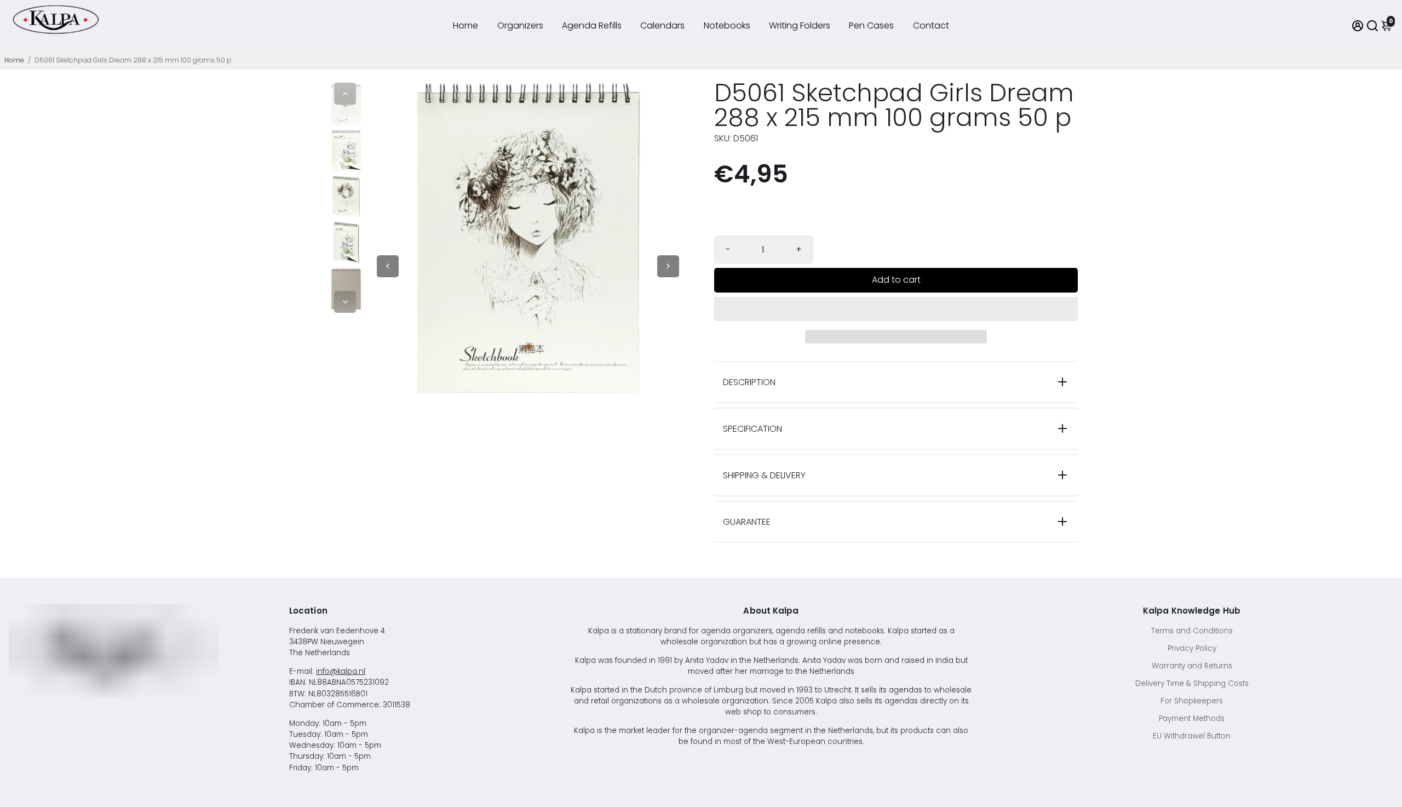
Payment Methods (1192, 718)
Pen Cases (871, 25)
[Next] (345, 302)
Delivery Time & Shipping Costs (1192, 683)
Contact (931, 25)
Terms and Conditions (1192, 631)
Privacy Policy (1192, 648)
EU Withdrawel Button (1192, 736)
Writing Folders (799, 25)
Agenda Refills (592, 25)
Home (465, 25)
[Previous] (345, 94)
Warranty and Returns (1192, 666)
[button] (896, 309)
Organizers (520, 25)
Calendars (662, 25)
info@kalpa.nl (340, 671)
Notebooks (727, 25)
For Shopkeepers (1191, 701)
